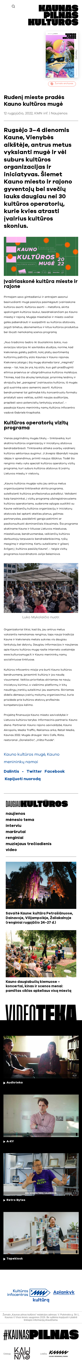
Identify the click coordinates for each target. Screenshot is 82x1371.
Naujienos (59, 113)
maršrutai (16, 832)
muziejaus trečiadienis (28, 844)
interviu (13, 826)
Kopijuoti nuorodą (23, 779)
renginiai (14, 838)
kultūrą (54, 1296)
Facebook (55, 771)
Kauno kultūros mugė (24, 754)
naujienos (15, 814)
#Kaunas (41, 1335)
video (11, 850)
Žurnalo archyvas (64, 83)
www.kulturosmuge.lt (18, 654)
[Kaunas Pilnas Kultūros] (53, 24)
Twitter (34, 771)
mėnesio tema (20, 820)
